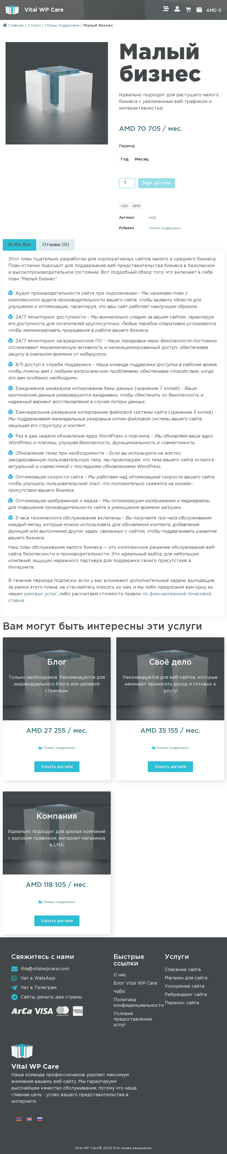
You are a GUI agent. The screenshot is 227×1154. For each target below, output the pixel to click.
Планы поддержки (62, 25)
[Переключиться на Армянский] (19, 1119)
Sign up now (157, 183)
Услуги (34, 25)
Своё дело (170, 662)
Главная (15, 25)
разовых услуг (40, 594)
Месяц (142, 159)
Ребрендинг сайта (186, 995)
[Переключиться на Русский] (40, 1119)
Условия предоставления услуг (133, 1019)
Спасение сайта (183, 970)
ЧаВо (119, 992)
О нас (120, 975)
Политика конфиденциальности (139, 1003)
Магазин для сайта (186, 978)
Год (125, 159)
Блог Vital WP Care (135, 983)
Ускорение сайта (184, 986)
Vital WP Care (44, 9)
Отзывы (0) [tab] (55, 245)
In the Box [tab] (19, 245)
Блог (57, 662)
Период (127, 146)
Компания (56, 816)
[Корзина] (188, 10)
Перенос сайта (182, 1003)
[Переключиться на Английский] (29, 1119)
